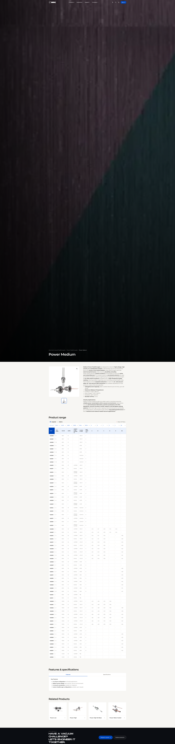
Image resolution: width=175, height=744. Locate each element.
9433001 (51, 630)
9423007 (51, 565)
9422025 (51, 475)
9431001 (51, 653)
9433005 (51, 637)
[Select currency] (112, 2)
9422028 (51, 548)
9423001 (51, 448)
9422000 (52, 435)
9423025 (51, 497)
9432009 (52, 617)
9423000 (52, 445)
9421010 (51, 594)
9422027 (51, 482)
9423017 (51, 574)
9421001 (51, 458)
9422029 (51, 551)
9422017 (51, 542)
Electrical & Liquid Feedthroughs (57, 350)
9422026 (51, 479)
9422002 (51, 442)
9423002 (51, 452)
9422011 (51, 468)
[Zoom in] (77, 368)
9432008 (52, 614)
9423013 (51, 568)
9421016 (51, 514)
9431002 (51, 657)
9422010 (51, 465)
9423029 (51, 584)
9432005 (51, 611)
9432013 (51, 624)
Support (87, 2)
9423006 (52, 561)
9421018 (51, 521)
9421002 (51, 461)
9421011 (51, 597)
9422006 (52, 528)
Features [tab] (68, 674)
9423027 (51, 504)
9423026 (51, 500)
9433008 (52, 640)
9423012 (51, 493)
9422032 (51, 555)
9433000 (52, 627)
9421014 (51, 507)
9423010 (51, 486)
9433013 (51, 650)
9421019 (51, 525)
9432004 (52, 607)
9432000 (52, 601)
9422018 (51, 545)
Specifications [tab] (107, 674)
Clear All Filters (121, 422)
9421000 (51, 455)
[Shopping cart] (118, 2)
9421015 (51, 511)
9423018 (51, 578)
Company (94, 2)
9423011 (51, 489)
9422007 (51, 532)
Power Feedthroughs (72, 350)
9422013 (51, 535)
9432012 (51, 620)
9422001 (51, 438)
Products (71, 2)
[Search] (115, 2)
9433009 (52, 643)
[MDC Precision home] (52, 2)
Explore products (119, 737)
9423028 (51, 581)
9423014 (51, 571)
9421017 (51, 518)
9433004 (52, 634)
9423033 (51, 591)
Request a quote (105, 737)
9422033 (51, 558)
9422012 (51, 472)
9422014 (51, 538)
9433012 (51, 647)
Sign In (123, 2)
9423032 (51, 588)
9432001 (51, 604)
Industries (79, 2)
